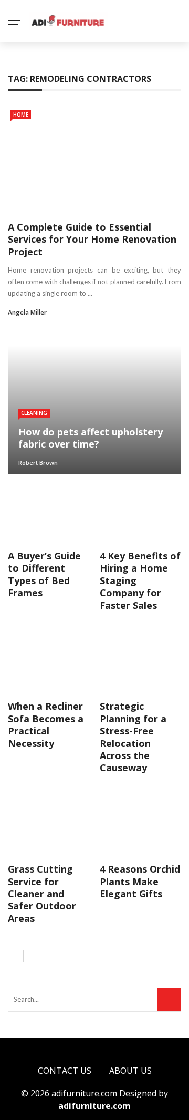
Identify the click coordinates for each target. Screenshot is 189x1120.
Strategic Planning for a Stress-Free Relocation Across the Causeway (133, 737)
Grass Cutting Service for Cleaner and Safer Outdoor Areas (42, 894)
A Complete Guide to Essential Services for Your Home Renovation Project (92, 239)
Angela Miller (27, 312)
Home (20, 114)
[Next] (33, 956)
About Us (130, 1070)
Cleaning (34, 413)
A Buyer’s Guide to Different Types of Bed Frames (44, 574)
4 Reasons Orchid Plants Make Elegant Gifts (140, 881)
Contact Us (64, 1070)
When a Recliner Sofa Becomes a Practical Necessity (45, 724)
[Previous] (16, 956)
